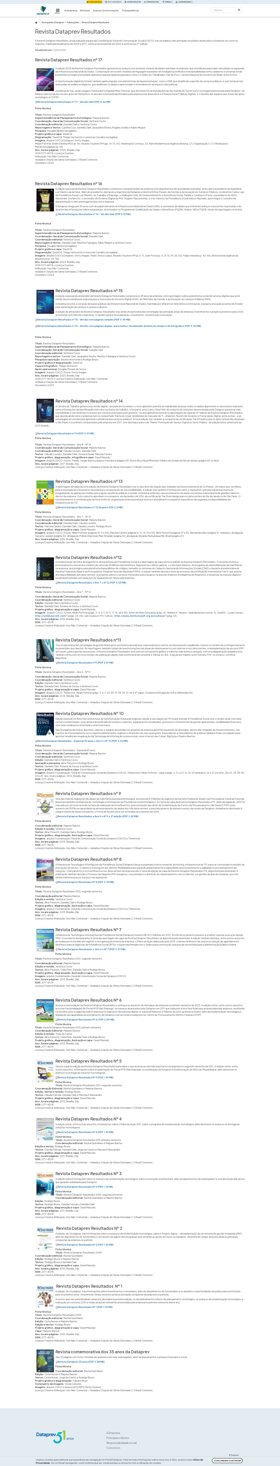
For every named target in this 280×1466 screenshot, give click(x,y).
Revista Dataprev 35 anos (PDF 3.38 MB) (81, 1361)
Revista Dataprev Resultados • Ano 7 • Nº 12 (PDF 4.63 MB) (92, 582)
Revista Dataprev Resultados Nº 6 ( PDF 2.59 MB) (86, 1019)
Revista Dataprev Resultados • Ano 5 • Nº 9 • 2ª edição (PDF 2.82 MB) (98, 816)
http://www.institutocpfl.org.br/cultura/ (140, 615)
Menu (58, 13)
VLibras (169, 2)
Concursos (113, 1447)
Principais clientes (117, 1437)
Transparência (130, 10)
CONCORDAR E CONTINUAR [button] (227, 1460)
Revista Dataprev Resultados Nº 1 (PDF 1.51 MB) (85, 1307)
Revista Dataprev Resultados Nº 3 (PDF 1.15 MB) (85, 1186)
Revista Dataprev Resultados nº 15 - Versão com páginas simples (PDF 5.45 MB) (83, 319)
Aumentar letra (134, 2)
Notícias (85, 10)
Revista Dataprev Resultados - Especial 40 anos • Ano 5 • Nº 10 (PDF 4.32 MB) (82, 740)
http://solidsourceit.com (51, 615)
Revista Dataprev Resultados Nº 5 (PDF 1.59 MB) (85, 1077)
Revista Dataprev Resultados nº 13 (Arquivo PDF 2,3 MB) (90, 507)
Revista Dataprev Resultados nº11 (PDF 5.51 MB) (85, 662)
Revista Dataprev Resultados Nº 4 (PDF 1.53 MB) (86, 1132)
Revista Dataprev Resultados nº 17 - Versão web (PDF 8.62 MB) (73, 101)
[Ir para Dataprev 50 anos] (43, 9)
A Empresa (113, 1433)
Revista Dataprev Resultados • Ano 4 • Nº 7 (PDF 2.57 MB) (92, 949)
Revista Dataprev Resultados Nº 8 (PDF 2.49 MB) (86, 882)
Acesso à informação (106, 10)
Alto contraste (114, 2)
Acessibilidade (185, 2)
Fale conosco (96, 2)
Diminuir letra (153, 2)
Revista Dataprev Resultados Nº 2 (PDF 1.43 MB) (86, 1244)
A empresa (70, 10)
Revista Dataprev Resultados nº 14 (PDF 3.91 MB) (65, 433)
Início (36, 22)
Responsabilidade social (121, 1442)
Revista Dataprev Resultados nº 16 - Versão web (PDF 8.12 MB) (94, 214)
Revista (42, 325)
